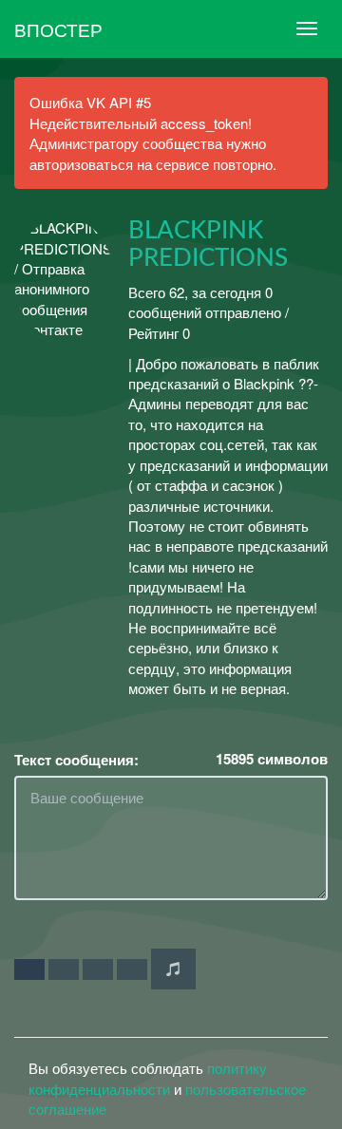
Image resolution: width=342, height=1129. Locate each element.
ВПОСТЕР (58, 29)
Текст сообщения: (76, 760)
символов (272, 759)
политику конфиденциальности (147, 1078)
